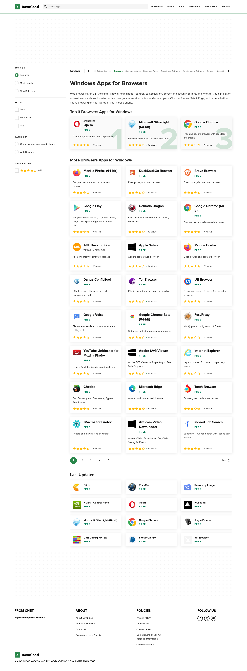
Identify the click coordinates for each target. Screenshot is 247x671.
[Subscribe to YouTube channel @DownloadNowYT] (213, 618)
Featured (24, 75)
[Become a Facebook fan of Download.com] (200, 618)
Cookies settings (145, 644)
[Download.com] (27, 6)
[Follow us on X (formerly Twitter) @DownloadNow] (207, 618)
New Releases (27, 91)
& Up (40, 170)
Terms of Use (143, 623)
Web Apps (209, 7)
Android (193, 7)
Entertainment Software (193, 71)
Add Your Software (85, 623)
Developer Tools (150, 71)
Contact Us (81, 629)
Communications (133, 71)
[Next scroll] (228, 71)
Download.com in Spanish (89, 635)
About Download (84, 617)
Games (210, 71)
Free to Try (25, 117)
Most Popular (27, 83)
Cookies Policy (144, 629)
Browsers (118, 71)
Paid (22, 125)
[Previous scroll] (89, 71)
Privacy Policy (143, 617)
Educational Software (170, 71)
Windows (156, 7)
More (225, 6)
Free (22, 109)
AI (110, 71)
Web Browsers (27, 152)
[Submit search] (45, 6)
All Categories (100, 71)
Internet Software (223, 71)
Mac (169, 7)
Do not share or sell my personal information (148, 637)
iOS (180, 7)
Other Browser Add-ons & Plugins (37, 144)
